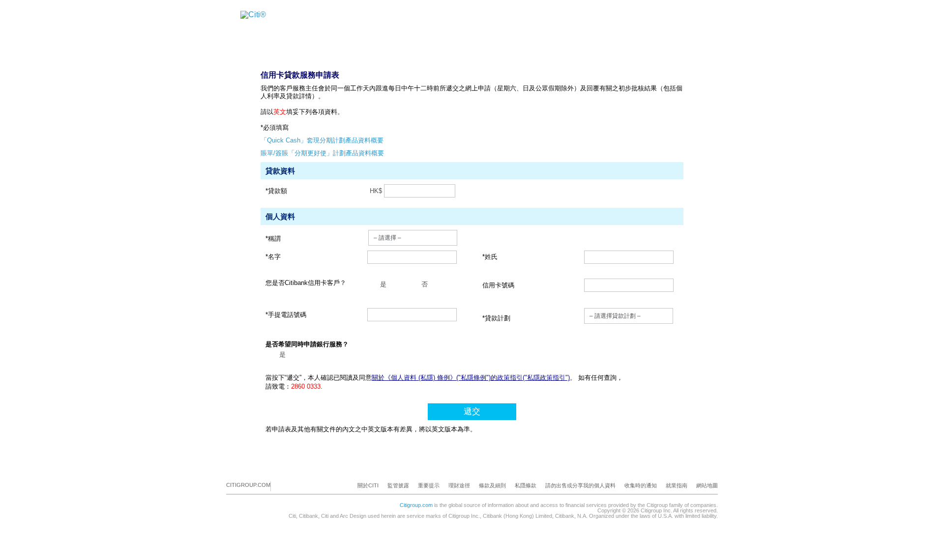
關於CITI (368, 485)
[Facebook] (278, 485)
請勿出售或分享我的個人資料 (580, 485)
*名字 (273, 256)
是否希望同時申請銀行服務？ (307, 344)
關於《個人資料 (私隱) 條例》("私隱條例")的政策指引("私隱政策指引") (471, 377)
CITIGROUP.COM (248, 485)
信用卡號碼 (498, 285)
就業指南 (676, 485)
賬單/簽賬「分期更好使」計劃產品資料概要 (322, 153)
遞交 (472, 411)
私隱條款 (525, 485)
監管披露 (398, 485)
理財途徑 (459, 485)
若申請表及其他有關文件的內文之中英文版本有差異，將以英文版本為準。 (371, 429)
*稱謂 (273, 238)
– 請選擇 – (387, 237)
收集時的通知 (640, 485)
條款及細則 (492, 485)
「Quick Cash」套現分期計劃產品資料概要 (322, 140)
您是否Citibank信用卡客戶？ (306, 282)
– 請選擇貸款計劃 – (615, 315)
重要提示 (429, 485)
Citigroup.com (416, 505)
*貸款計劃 (496, 318)
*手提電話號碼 (286, 314)
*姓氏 (490, 256)
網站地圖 (707, 485)
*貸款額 (276, 191)
